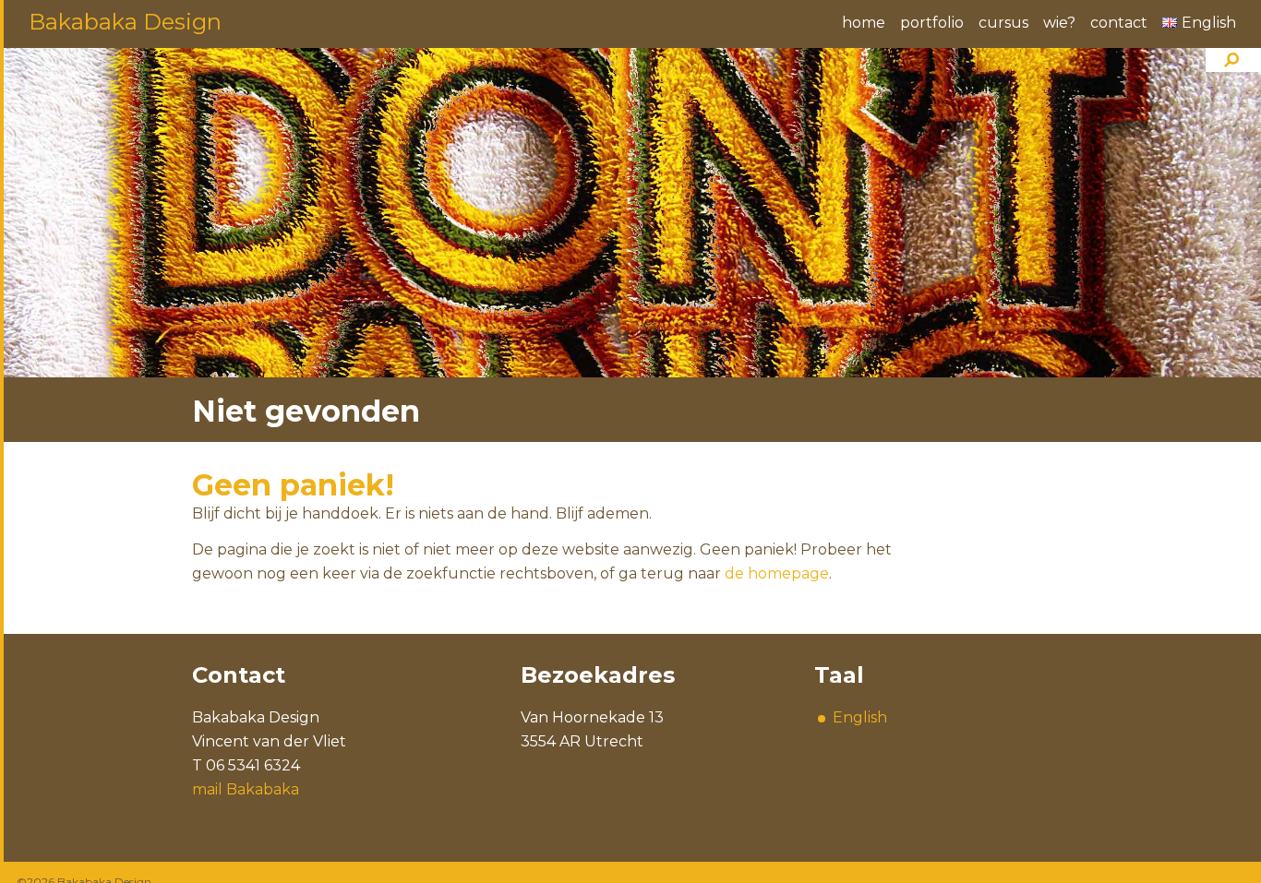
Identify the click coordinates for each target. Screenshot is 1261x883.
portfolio (932, 22)
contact (1118, 22)
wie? (1059, 22)
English (860, 717)
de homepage (777, 573)
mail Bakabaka (245, 789)
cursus (1003, 22)
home (863, 22)
